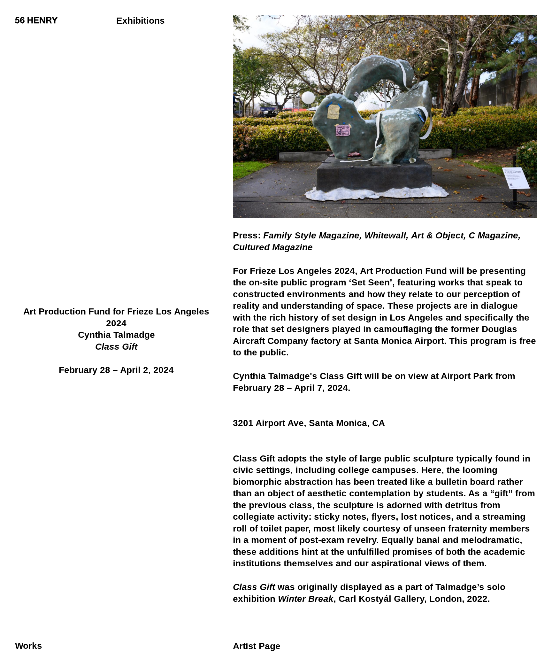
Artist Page (256, 646)
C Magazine (493, 235)
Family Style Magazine (311, 235)
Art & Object (437, 235)
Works (28, 646)
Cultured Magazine (273, 247)
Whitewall (385, 235)
